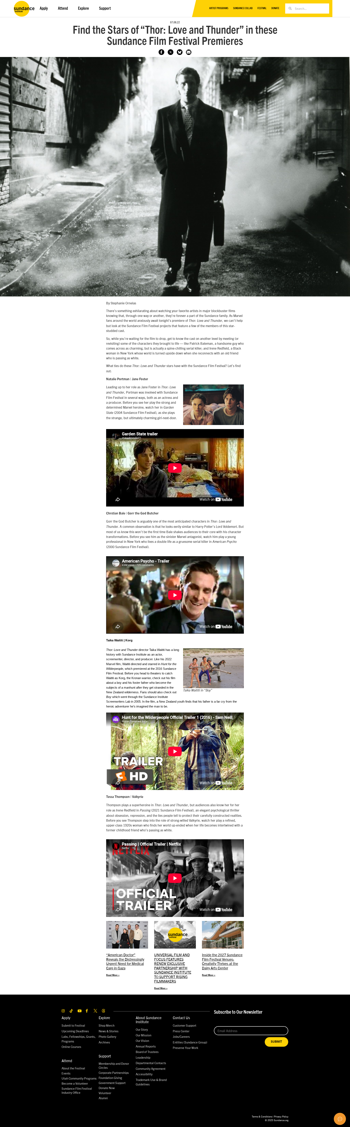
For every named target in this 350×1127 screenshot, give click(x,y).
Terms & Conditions (262, 1116)
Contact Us (181, 1017)
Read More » (113, 975)
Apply (66, 1017)
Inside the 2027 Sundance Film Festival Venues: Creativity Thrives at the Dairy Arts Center (222, 961)
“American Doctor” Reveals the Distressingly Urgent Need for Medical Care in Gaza (125, 961)
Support (105, 1056)
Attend (67, 1060)
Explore (104, 1017)
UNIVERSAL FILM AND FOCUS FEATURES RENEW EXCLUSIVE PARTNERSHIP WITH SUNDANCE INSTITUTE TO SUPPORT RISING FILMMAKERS (172, 967)
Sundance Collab (243, 8)
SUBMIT (276, 1041)
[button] (188, 52)
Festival (262, 8)
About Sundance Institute (148, 1019)
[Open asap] (340, 1119)
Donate (275, 8)
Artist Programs (218, 8)
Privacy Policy (281, 1116)
